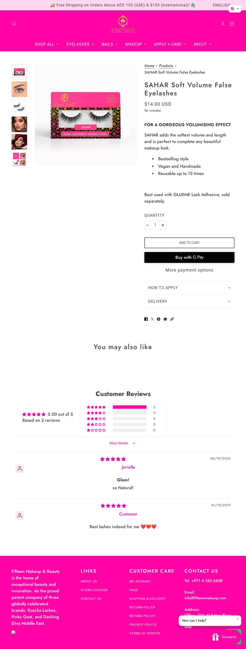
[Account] (222, 23)
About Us (89, 581)
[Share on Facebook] (146, 319)
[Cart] (231, 23)
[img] (113, 459)
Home (149, 66)
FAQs (133, 590)
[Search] (14, 23)
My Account (140, 581)
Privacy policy (143, 624)
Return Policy (142, 607)
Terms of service (145, 633)
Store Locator (94, 590)
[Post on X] (152, 319)
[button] (172, 319)
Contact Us (91, 598)
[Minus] (147, 225)
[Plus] (163, 225)
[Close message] (237, 619)
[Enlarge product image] (86, 115)
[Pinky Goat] (123, 23)
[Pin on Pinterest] (158, 319)
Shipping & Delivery (147, 598)
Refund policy (142, 616)
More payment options (190, 269)
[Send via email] (165, 319)
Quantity (154, 215)
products (166, 66)
